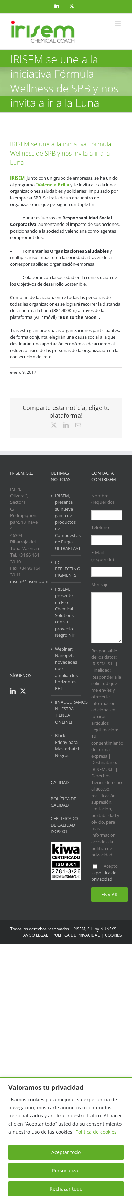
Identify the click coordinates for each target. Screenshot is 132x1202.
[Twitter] (23, 691)
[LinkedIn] (13, 691)
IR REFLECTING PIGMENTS (66, 568)
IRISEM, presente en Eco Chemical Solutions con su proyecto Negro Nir (64, 612)
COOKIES (113, 935)
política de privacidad (103, 876)
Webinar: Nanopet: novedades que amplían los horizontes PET (66, 668)
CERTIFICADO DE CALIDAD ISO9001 (64, 824)
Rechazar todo (66, 1188)
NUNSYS (108, 929)
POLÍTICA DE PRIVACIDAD (76, 935)
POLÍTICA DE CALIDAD (63, 802)
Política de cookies (96, 1132)
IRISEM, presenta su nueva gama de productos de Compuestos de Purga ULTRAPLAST (66, 522)
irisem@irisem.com (29, 581)
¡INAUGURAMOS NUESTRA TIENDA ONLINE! (66, 712)
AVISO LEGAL (35, 935)
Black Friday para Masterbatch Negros (66, 745)
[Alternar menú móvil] (118, 23)
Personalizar (66, 1170)
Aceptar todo (66, 1152)
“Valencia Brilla (53, 185)
